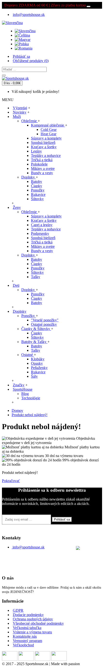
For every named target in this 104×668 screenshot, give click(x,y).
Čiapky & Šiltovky (36, 329)
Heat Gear (48, 134)
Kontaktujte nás (25, 636)
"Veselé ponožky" (45, 320)
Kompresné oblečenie (48, 125)
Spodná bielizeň (43, 142)
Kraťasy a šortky (44, 147)
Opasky (37, 363)
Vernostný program (27, 641)
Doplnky (28, 177)
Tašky (35, 277)
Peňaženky (39, 368)
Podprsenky (40, 233)
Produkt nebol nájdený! (29, 415)
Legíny (36, 151)
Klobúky (38, 359)
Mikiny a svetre (43, 168)
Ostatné (27, 355)
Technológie (30, 398)
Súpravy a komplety (46, 138)
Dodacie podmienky (28, 615)
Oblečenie (29, 121)
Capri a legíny (41, 225)
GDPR (18, 610)
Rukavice (38, 194)
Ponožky (38, 190)
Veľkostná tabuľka (27, 628)
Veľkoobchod (23, 645)
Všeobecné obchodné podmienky (38, 623)
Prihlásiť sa (62, 519)
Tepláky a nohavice (46, 155)
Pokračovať (11, 481)
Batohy (36, 181)
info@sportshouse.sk (29, 547)
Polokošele (39, 164)
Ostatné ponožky (44, 324)
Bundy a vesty (42, 173)
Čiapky (36, 186)
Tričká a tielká (41, 160)
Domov (17, 410)
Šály (34, 376)
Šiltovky (37, 199)
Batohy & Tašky (34, 342)
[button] (12, 21)
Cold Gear (49, 129)
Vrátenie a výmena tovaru (32, 632)
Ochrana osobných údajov (33, 619)
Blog (25, 394)
